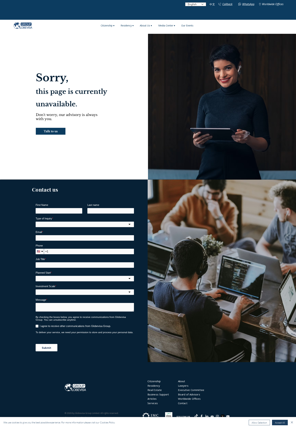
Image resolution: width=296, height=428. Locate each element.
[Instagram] (217, 416)
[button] (50, 131)
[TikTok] (196, 416)
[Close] (292, 422)
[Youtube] (228, 416)
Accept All (280, 422)
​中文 (212, 4)
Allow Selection (259, 422)
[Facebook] (201, 416)
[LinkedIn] (207, 416)
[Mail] (212, 416)
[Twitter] (222, 416)
